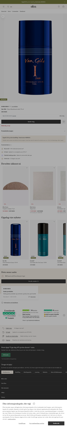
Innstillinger (22, 423)
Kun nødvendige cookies (36, 423)
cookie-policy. (12, 419)
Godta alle (56, 423)
